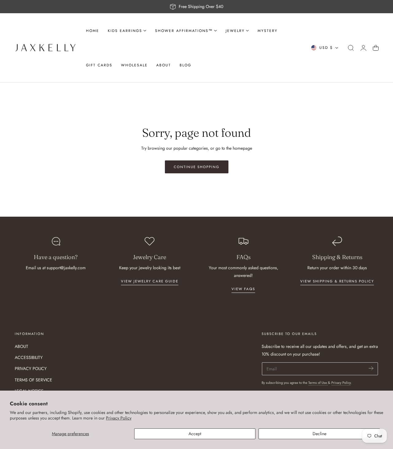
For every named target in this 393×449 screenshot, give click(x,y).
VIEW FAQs (243, 288)
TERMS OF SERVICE (33, 380)
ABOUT (21, 346)
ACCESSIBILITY (29, 357)
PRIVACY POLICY (31, 369)
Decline (319, 434)
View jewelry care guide (149, 281)
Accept (195, 434)
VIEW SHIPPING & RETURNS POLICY (337, 281)
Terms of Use (318, 382)
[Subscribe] (371, 368)
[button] (350, 47)
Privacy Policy (118, 418)
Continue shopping (197, 166)
